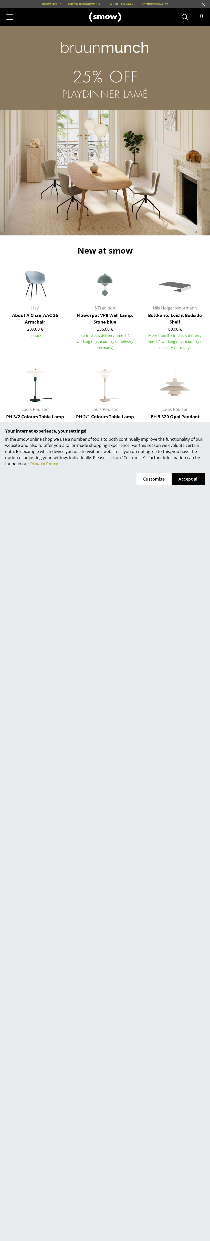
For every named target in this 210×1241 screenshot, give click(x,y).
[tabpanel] (105, 130)
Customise (154, 479)
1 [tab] (85, 228)
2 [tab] (93, 228)
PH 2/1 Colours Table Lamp (105, 417)
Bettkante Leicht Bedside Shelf (175, 318)
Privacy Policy (44, 464)
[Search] (185, 17)
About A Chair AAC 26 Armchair (35, 318)
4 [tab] (108, 228)
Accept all (188, 479)
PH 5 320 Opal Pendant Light (175, 420)
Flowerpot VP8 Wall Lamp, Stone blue (105, 318)
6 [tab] (124, 228)
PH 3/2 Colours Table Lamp (35, 417)
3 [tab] (101, 228)
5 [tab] (116, 228)
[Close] (203, 4)
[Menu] (9, 17)
